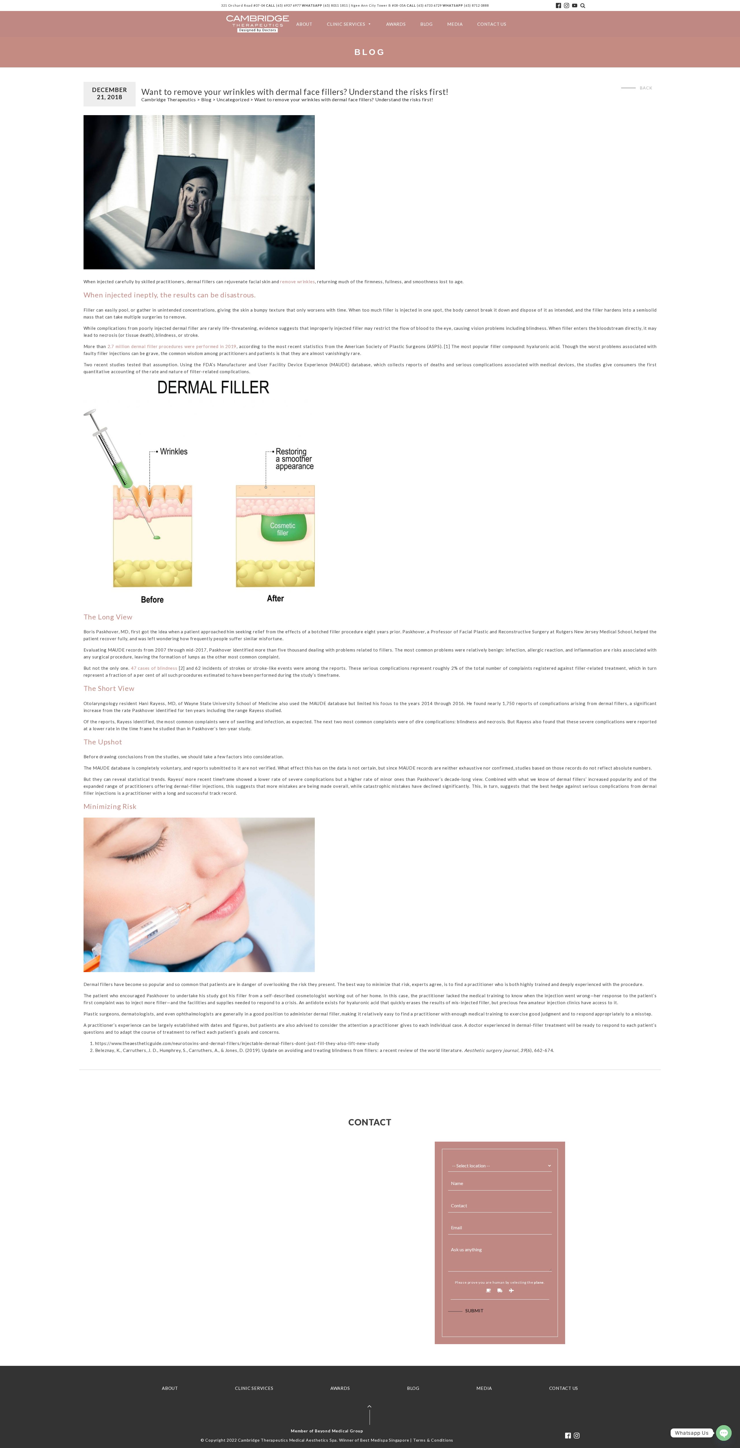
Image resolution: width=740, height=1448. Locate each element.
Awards (396, 24)
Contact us (491, 24)
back (646, 87)
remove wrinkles (297, 281)
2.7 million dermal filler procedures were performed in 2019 (172, 346)
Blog (426, 24)
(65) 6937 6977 (288, 5)
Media (455, 24)
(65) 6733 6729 (430, 5)
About (304, 24)
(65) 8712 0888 (476, 5)
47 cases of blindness (154, 668)
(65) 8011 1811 (335, 5)
